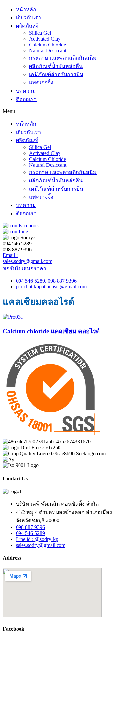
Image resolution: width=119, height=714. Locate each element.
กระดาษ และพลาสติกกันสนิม (63, 58)
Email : (10, 255)
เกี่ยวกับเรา (28, 17)
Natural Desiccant (47, 50)
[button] (59, 111)
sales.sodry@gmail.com (27, 261)
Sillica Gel (40, 33)
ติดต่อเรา (26, 99)
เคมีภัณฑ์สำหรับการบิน (56, 74)
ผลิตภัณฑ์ (27, 26)
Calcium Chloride (47, 44)
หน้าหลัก (26, 9)
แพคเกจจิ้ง (41, 82)
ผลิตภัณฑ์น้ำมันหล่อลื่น (56, 66)
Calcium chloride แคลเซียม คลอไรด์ (51, 331)
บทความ (26, 91)
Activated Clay (44, 39)
